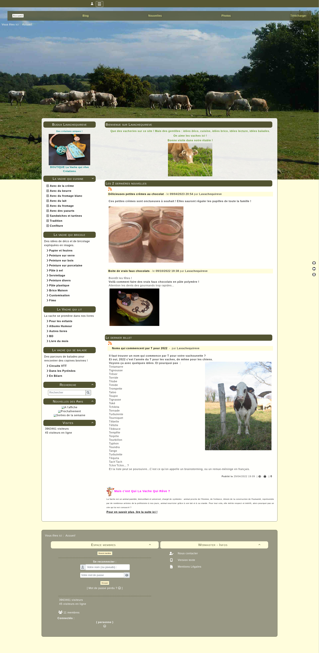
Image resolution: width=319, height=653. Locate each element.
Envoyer (105, 583)
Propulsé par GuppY (133, 643)
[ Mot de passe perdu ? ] (105, 588)
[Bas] (314, 274)
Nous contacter (187, 553)
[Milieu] (314, 268)
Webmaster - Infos (229, 545)
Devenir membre (105, 553)
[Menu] (99, 4)
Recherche (76, 385)
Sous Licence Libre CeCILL (181, 643)
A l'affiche (70, 407)
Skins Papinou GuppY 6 (146, 646)
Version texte (186, 560)
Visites (78, 423)
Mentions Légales (189, 566)
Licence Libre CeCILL (174, 646)
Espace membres (121, 545)
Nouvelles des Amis (73, 401)
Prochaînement (71, 411)
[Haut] (314, 263)
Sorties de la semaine (70, 415)
